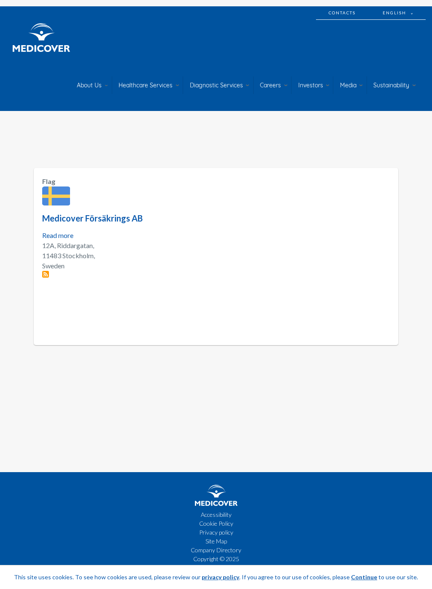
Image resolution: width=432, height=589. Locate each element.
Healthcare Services (146, 85)
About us (89, 85)
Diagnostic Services (216, 85)
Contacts (342, 12)
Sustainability (391, 85)
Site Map (216, 541)
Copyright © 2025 (216, 558)
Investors (310, 85)
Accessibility (216, 514)
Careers (270, 85)
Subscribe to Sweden (45, 274)
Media (348, 85)
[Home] (41, 37)
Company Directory (216, 550)
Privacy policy (216, 532)
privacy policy (220, 577)
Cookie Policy (216, 523)
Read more (57, 235)
